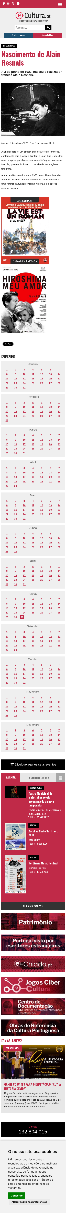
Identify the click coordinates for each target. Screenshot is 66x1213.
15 (7, 378)
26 (41, 383)
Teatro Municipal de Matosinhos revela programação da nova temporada (41, 799)
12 (41, 374)
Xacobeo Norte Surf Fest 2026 (43, 833)
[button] (61, 86)
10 (24, 374)
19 (41, 378)
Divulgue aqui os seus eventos (35, 764)
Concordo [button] (17, 1195)
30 (15, 387)
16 (15, 378)
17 (24, 378)
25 (33, 383)
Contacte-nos (18, 35)
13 (50, 374)
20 (50, 378)
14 (59, 374)
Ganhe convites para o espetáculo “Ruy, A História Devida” (32, 1086)
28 (59, 383)
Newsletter (47, 35)
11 (33, 374)
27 (50, 383)
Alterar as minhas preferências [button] (29, 1201)
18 (33, 378)
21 (59, 378)
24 (24, 383)
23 (15, 383)
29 (7, 387)
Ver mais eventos (33, 906)
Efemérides (9, 46)
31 (24, 387)
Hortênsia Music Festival (43, 863)
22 (7, 383)
